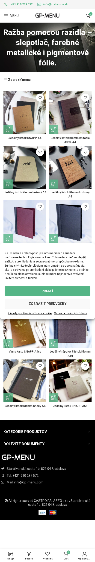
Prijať (47, 291)
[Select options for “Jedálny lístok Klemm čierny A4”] (53, 238)
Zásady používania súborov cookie (30, 313)
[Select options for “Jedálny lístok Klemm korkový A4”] (53, 184)
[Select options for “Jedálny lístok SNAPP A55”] (53, 397)
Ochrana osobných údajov (70, 313)
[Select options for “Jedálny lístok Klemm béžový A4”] (8, 184)
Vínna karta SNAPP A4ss (25, 351)
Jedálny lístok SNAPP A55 (70, 406)
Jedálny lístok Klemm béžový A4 (25, 192)
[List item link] (47, 475)
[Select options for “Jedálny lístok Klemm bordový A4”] (8, 238)
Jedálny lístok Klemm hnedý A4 (25, 406)
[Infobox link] (18, 4)
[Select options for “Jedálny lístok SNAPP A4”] (8, 129)
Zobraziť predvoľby (47, 304)
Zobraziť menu (19, 80)
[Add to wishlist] (40, 98)
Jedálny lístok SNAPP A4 (25, 138)
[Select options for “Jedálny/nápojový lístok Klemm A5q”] (53, 343)
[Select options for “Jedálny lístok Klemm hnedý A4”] (8, 397)
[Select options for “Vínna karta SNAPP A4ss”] (8, 343)
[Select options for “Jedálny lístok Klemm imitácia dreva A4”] (53, 129)
